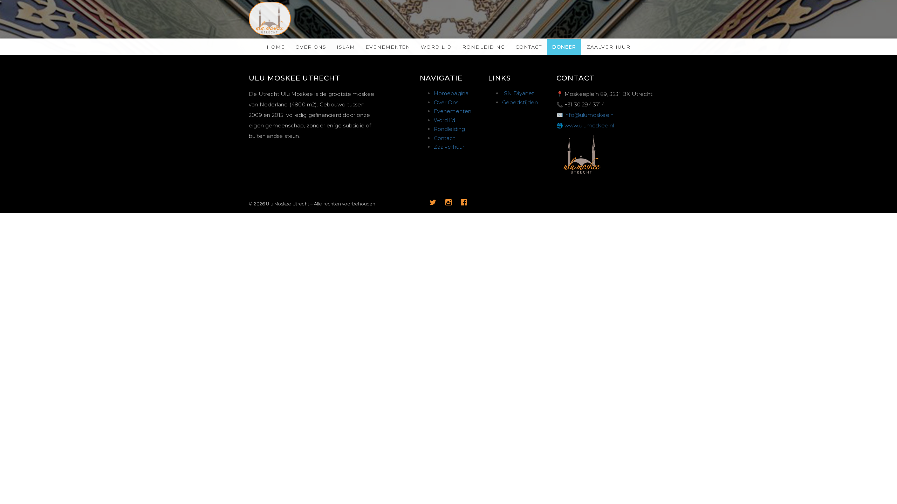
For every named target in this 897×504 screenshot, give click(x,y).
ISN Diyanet (518, 93)
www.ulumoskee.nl (589, 125)
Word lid (436, 47)
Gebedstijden (520, 102)
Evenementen (387, 47)
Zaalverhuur (608, 47)
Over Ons (310, 47)
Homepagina (451, 93)
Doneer (564, 47)
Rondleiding (483, 47)
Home (276, 47)
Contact (528, 47)
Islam (346, 47)
